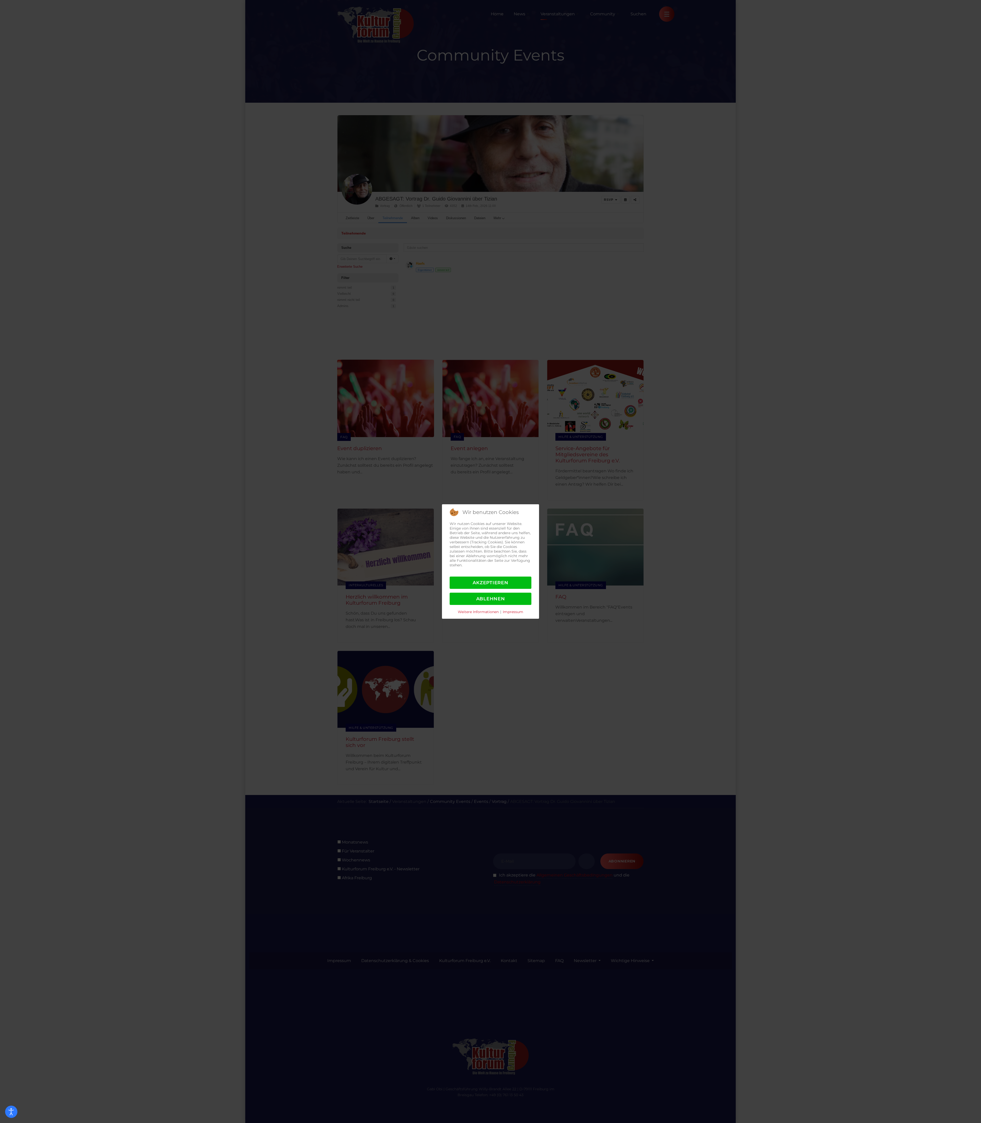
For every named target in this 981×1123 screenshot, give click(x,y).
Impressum (513, 612)
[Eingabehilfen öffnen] (11, 1112)
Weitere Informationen (478, 612)
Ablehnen (490, 599)
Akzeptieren (490, 583)
